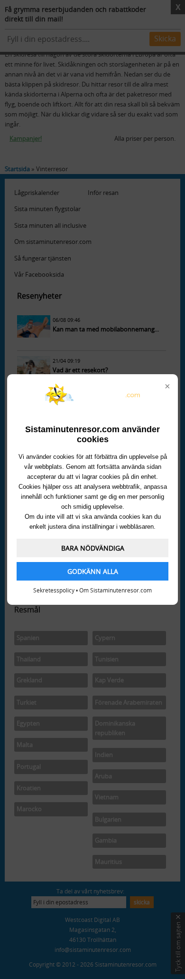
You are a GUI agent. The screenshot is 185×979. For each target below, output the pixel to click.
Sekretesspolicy (53, 590)
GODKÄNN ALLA (92, 571)
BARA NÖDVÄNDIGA (92, 548)
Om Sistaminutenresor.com (115, 590)
